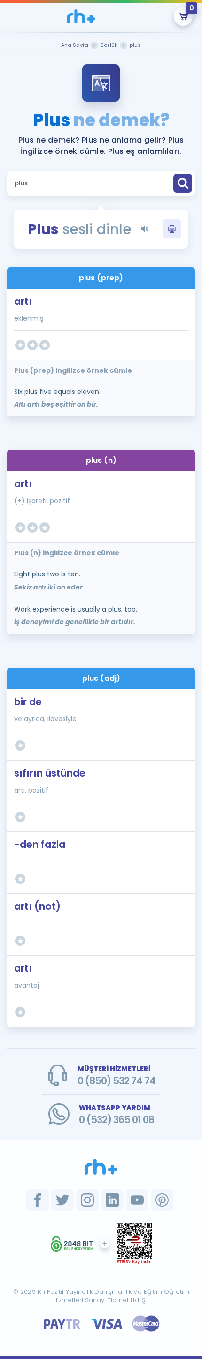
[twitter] (62, 1200)
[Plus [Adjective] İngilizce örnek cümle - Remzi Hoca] (81, 16)
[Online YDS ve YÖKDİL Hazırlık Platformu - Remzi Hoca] (101, 1167)
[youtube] (137, 1200)
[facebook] (37, 1200)
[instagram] (87, 1200)
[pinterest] (162, 1200)
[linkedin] (112, 1200)
